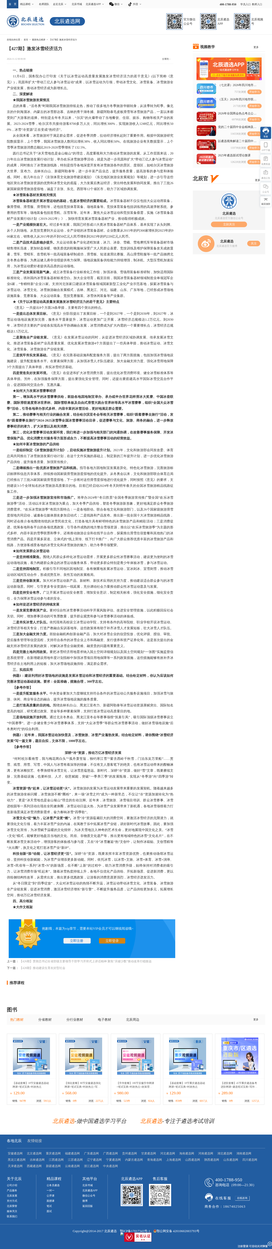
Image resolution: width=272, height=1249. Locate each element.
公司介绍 (12, 1185)
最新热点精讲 (38, 39)
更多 (256, 47)
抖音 (135, 4)
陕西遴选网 (211, 1159)
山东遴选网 (230, 1159)
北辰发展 (12, 1195)
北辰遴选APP (93, 4)
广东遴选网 (91, 1153)
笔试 (49, 1206)
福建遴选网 (72, 1153)
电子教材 (104, 1019)
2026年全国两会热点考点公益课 (237, 113)
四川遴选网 (249, 1159)
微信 (117, 4)
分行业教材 (74, 1019)
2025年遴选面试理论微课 (234, 155)
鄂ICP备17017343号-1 (135, 1231)
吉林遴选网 (37, 1159)
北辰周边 (132, 1019)
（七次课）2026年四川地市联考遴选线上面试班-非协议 (237, 85)
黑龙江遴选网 (17, 1159)
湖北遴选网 (224, 1153)
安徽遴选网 (15, 1153)
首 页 (12, 4)
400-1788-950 (228, 4)
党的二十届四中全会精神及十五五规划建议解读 (237, 127)
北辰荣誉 (12, 1206)
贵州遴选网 (129, 1153)
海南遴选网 (186, 1153)
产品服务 (12, 1190)
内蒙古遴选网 (134, 1159)
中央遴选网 (110, 1166)
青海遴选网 (154, 1159)
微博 (85, 1200)
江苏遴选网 (75, 1159)
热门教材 (16, 1019)
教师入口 (257, 4)
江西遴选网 (56, 1159)
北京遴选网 (34, 1153)
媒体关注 (12, 1211)
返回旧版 (87, 1206)
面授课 (50, 1200)
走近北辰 (58, 4)
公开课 (50, 1195)
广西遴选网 (110, 1153)
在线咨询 (242, 1198)
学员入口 (245, 4)
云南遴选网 (72, 1166)
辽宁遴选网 (94, 1159)
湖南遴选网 (243, 1153)
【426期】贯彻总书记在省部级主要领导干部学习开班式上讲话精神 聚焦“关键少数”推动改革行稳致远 (85, 961)
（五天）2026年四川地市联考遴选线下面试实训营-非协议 (237, 99)
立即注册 (77, 941)
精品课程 (25, 4)
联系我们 (12, 1216)
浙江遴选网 (91, 1166)
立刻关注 (229, 224)
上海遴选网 (173, 1159)
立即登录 (112, 941)
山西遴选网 (192, 1159)
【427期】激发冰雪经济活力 (63, 39)
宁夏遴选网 (113, 1159)
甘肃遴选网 (148, 1153)
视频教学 (207, 47)
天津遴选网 (15, 1166)
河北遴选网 (167, 1153)
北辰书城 (77, 4)
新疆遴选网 (53, 1166)
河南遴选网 (205, 1153)
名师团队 (44, 4)
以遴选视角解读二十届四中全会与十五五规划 (237, 141)
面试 (49, 1211)
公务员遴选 (53, 1185)
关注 (254, 243)
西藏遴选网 (34, 1166)
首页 (26, 39)
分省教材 (45, 1019)
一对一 (50, 1190)
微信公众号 (88, 1195)
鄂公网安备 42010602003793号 (178, 1231)
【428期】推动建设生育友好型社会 (42, 968)
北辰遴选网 (67, 21)
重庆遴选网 (53, 1153)
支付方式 (12, 1200)
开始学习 (254, 91)
